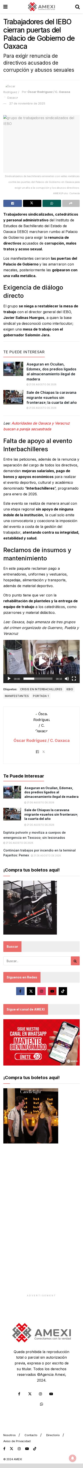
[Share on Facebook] (12, 203)
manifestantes (17, 696)
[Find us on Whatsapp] (41, 1404)
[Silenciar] (67, 678)
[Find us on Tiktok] (63, 991)
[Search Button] (77, 6)
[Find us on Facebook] (20, 991)
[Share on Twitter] (32, 203)
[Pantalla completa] (74, 678)
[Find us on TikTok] (34, 1449)
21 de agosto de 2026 (42, 384)
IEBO (69, 689)
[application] (41, 661)
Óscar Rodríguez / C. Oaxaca (48, 92)
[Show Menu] (5, 6)
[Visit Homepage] (41, 6)
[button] (41, 661)
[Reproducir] (9, 678)
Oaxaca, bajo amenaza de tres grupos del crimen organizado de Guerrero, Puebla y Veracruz (41, 628)
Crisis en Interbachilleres (41, 689)
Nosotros (9, 1435)
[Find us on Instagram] (41, 991)
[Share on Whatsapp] (51, 203)
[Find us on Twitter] (31, 991)
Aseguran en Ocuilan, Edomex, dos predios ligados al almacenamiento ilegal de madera (51, 792)
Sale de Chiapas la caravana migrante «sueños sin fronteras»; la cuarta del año (52, 397)
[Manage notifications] (72, 1458)
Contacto (31, 1435)
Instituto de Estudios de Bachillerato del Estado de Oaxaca (38, 226)
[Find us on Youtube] (52, 991)
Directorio (53, 1435)
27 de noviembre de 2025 (27, 103)
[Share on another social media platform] (71, 203)
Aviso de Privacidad (17, 1441)
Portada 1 (41, 696)
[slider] (37, 679)
